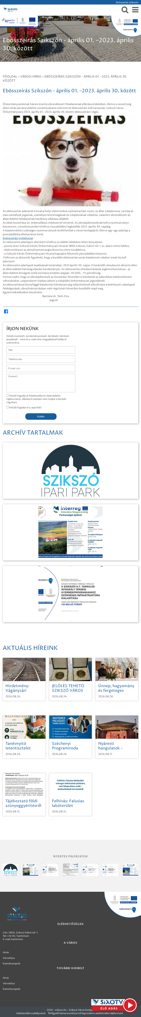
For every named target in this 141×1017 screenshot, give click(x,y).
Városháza (9, 958)
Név (9, 348)
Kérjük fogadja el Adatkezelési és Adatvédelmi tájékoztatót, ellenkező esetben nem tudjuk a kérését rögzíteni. (36, 399)
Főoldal (10, 77)
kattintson (17, 939)
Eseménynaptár (12, 963)
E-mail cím (12, 366)
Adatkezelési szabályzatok (31, 1013)
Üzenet (11, 375)
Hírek (6, 952)
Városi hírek (30, 77)
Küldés (41, 416)
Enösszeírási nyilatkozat (18, 238)
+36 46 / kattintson (18, 936)
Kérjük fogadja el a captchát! (25, 407)
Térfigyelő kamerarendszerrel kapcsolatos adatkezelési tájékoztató (85, 1013)
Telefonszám (14, 357)
